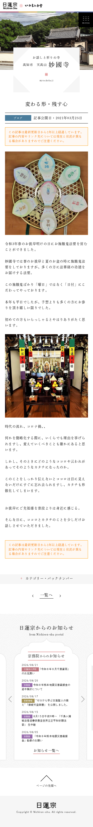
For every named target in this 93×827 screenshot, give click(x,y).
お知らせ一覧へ (46, 750)
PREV (33, 596)
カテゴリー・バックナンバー (49, 578)
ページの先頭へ (46, 785)
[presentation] (10, 699)
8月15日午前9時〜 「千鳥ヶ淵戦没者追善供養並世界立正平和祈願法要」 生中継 (46, 720)
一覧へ (46, 595)
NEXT (60, 596)
